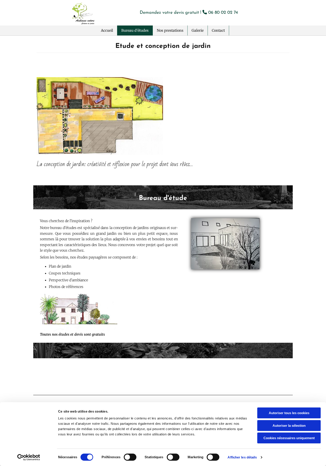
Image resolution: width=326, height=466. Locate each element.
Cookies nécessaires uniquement (289, 438)
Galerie (198, 30)
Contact (218, 30)
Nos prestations (170, 30)
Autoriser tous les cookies (289, 413)
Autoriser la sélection (289, 425)
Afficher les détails (242, 457)
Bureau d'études (135, 30)
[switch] (130, 457)
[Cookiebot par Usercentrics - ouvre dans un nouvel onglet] (28, 457)
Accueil (107, 30)
